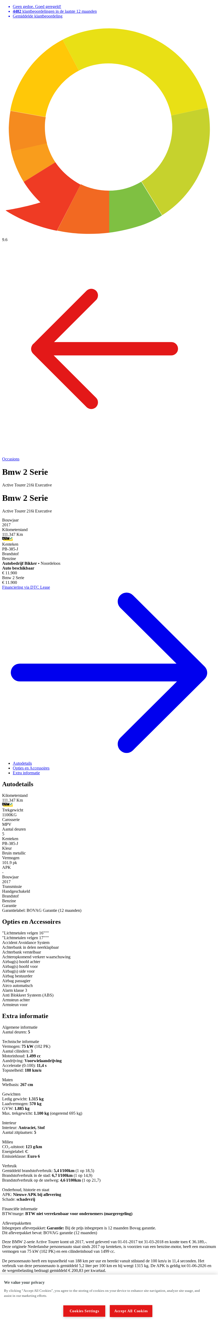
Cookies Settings (84, 1311)
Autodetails (22, 763)
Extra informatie (26, 773)
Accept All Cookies (131, 1311)
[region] (109, 1300)
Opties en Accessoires (31, 768)
